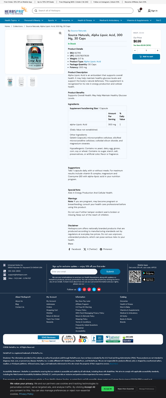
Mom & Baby (125, 307)
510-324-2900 (14, 271)
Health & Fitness (126, 304)
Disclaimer (80, 328)
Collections (18, 26)
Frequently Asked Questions (87, 325)
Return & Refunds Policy (85, 316)
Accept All (108, 389)
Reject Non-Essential (126, 389)
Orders (49, 307)
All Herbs (123, 316)
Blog (17, 304)
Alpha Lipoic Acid (92, 61)
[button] (139, 11)
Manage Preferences (146, 389)
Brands (123, 322)
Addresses (50, 304)
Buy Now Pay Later (83, 301)
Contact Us (19, 307)
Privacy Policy (81, 310)
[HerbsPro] (16, 10)
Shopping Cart (52, 310)
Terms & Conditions (83, 322)
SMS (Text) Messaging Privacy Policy (90, 313)
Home (7, 26)
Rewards (49, 322)
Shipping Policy (81, 319)
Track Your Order (53, 319)
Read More (114, 363)
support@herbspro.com (17, 275)
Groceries (124, 301)
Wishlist (49, 313)
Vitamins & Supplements (129, 310)
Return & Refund (52, 316)
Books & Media (126, 319)
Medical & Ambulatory (129, 313)
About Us (19, 301)
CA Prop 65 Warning (84, 307)
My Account (51, 301)
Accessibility (80, 331)
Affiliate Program (82, 304)
